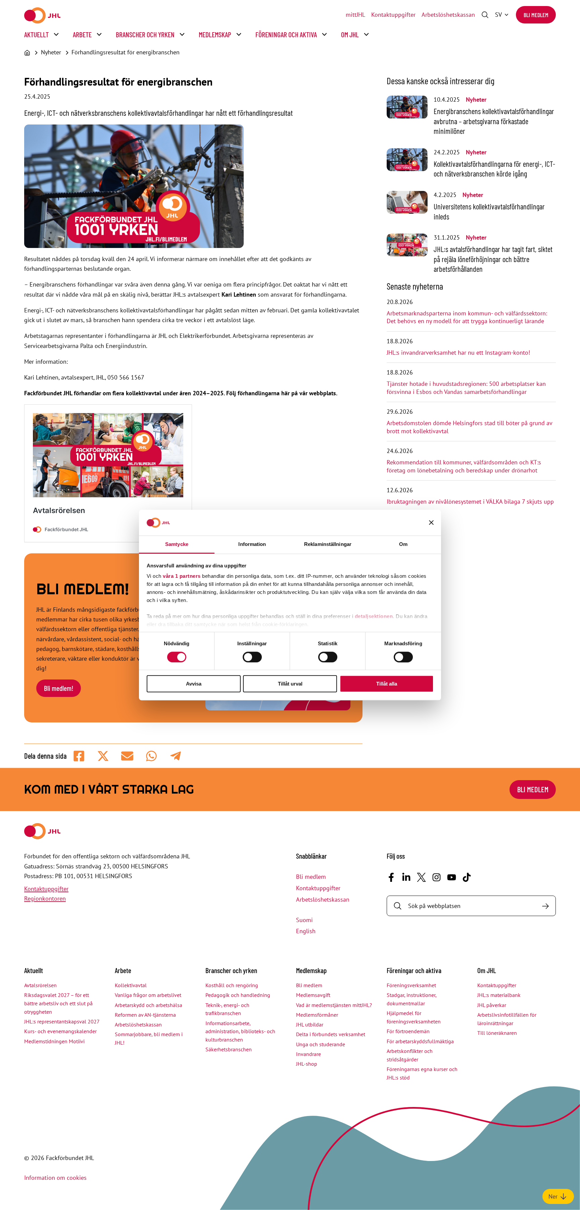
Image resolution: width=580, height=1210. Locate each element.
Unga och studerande (320, 1044)
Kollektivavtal (131, 985)
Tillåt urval (290, 684)
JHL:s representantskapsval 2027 (62, 1021)
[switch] (252, 657)
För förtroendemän (408, 1031)
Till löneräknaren (497, 1032)
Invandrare (308, 1054)
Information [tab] (252, 544)
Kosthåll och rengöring (231, 985)
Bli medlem (536, 14)
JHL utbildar (309, 1024)
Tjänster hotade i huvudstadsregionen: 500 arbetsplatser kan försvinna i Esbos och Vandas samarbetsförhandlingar (466, 388)
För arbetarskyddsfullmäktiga (420, 1041)
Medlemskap (215, 34)
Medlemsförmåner (317, 1014)
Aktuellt (36, 34)
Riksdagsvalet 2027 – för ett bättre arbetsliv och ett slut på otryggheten (58, 1003)
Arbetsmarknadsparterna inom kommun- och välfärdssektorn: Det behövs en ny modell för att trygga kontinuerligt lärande (467, 317)
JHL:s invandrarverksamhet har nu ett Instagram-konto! (458, 352)
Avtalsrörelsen (40, 985)
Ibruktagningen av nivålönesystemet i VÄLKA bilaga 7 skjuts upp (470, 501)
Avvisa (193, 684)
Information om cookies (55, 1177)
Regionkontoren (45, 898)
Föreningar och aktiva (286, 34)
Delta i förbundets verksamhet (330, 1034)
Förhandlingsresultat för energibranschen (125, 52)
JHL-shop (306, 1063)
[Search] (545, 905)
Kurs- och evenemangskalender (60, 1031)
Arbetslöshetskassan (448, 14)
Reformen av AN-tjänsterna (145, 1014)
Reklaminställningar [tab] (327, 544)
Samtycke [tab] (176, 544)
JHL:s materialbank (499, 995)
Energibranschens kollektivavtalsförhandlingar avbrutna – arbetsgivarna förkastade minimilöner (494, 121)
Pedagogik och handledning (237, 995)
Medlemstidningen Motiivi (54, 1041)
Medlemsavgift (313, 995)
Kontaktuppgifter (393, 14)
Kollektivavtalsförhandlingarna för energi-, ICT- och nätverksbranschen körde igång (494, 169)
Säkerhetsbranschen (228, 1049)
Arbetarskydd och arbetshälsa (148, 1005)
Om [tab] (403, 544)
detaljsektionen (374, 616)
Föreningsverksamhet (411, 985)
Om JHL (350, 34)
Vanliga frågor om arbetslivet (148, 995)
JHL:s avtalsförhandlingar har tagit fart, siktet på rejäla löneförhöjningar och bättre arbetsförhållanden (493, 258)
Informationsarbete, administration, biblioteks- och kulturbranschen (240, 1031)
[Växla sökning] (485, 15)
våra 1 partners (182, 576)
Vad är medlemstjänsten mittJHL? (334, 1005)
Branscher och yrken (145, 34)
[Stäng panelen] (431, 522)
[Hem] (27, 53)
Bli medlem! (59, 688)
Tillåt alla (386, 684)
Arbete (82, 34)
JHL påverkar (491, 1005)
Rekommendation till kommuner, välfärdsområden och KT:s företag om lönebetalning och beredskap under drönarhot (464, 466)
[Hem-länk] (42, 15)
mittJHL (355, 14)
